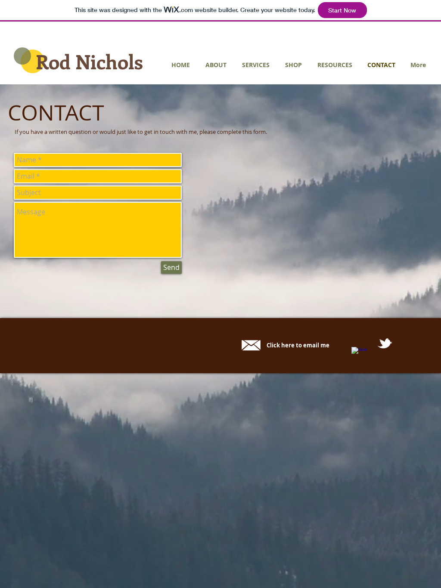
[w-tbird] (384, 343)
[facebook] (358, 354)
